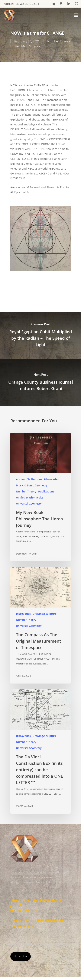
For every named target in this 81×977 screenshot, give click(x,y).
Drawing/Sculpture (45, 613)
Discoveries (51, 479)
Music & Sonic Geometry (31, 485)
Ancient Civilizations (29, 479)
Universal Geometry (29, 503)
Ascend (16, 287)
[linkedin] (68, 4)
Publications (46, 491)
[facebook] (53, 4)
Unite (42, 287)
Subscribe (20, 956)
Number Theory (58, 41)
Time (30, 287)
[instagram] (76, 4)
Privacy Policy (44, 882)
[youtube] (61, 4)
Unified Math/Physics (25, 46)
